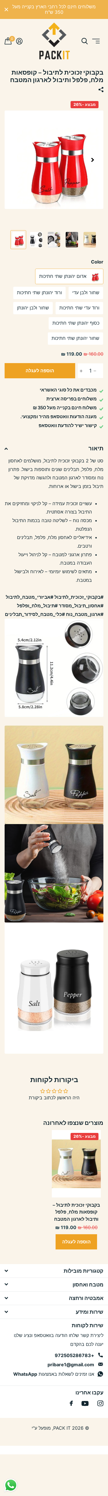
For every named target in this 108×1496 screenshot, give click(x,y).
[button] (92, 159)
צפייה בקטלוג (95, 41)
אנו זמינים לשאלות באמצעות (53, 1374)
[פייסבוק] (71, 1403)
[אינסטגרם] (100, 1403)
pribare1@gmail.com (71, 1364)
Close (6, 9)
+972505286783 (74, 1355)
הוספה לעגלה (40, 370)
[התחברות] (19, 41)
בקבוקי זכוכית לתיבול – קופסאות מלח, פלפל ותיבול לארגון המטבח (76, 1212)
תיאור (95, 448)
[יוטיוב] (85, 1403)
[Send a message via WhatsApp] (11, 1485)
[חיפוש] (85, 41)
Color (97, 262)
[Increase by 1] (79, 371)
